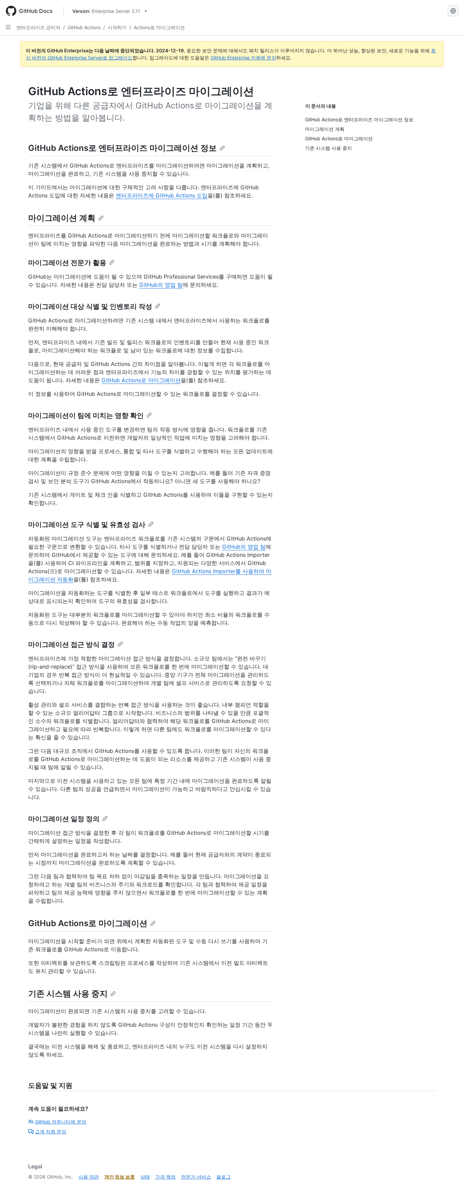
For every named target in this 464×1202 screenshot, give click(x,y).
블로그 (223, 1177)
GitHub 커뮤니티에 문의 (60, 1122)
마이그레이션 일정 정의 (64, 819)
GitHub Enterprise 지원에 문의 (243, 57)
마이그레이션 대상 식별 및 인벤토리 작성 (90, 306)
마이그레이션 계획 (61, 218)
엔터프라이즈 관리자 (38, 27)
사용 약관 (88, 1177)
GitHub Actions (84, 27)
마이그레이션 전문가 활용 (67, 263)
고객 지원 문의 (50, 1131)
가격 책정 (165, 1177)
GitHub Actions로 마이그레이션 (141, 380)
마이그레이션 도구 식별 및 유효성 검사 (86, 524)
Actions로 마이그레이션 (159, 27)
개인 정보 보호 (119, 1177)
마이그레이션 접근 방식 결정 (71, 644)
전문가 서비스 (196, 1177)
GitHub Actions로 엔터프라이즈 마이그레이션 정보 (122, 148)
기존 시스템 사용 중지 (68, 993)
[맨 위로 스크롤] (449, 1187)
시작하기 (117, 27)
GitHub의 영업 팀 (161, 284)
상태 (145, 1177)
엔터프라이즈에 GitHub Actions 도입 (162, 195)
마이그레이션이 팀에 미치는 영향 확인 (86, 415)
